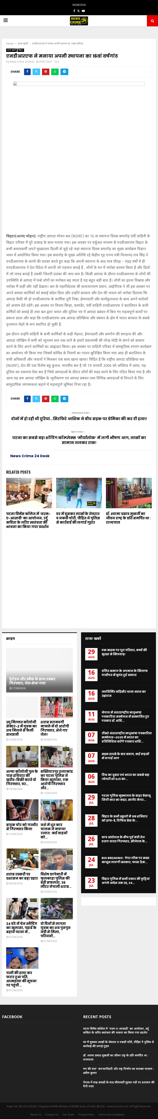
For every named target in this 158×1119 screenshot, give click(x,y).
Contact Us (51, 1115)
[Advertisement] (79, 203)
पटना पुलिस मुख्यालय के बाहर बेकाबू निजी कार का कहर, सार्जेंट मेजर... (126, 798)
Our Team (68, 1115)
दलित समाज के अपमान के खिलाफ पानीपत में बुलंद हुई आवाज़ (125, 673)
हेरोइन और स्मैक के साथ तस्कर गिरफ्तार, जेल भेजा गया (32, 681)
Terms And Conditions (111, 1115)
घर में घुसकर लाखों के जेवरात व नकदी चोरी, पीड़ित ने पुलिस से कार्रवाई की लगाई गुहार (78, 518)
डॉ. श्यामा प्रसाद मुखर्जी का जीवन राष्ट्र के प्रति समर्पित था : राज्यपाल (128, 518)
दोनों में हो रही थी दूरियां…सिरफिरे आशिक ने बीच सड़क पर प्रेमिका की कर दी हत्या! (79, 418)
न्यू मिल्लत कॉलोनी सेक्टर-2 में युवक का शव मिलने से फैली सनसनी (21, 728)
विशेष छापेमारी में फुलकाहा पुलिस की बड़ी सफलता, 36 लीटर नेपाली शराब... (56, 880)
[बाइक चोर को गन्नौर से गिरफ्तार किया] (22, 810)
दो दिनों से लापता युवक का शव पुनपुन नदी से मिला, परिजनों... (56, 929)
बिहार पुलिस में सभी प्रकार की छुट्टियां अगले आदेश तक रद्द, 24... (126, 881)
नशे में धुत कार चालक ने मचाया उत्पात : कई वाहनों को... (54, 831)
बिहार (21, 50)
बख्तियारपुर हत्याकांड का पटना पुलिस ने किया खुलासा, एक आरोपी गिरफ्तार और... (57, 779)
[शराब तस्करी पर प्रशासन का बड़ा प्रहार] (22, 859)
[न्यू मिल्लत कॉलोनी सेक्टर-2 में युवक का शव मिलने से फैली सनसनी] (22, 707)
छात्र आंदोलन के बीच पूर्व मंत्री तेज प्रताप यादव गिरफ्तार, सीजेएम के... (124, 839)
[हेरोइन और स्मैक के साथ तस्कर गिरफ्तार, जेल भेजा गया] (39, 670)
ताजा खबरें (11, 50)
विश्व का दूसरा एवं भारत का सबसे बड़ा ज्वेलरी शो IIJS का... (125, 777)
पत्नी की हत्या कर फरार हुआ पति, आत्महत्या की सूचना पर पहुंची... (21, 979)
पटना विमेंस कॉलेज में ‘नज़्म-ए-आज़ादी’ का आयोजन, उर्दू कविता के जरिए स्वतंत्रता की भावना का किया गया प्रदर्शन (28, 520)
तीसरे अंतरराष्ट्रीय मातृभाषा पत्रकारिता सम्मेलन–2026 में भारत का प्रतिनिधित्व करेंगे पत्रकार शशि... (127, 737)
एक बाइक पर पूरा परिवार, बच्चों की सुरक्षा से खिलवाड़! (124, 652)
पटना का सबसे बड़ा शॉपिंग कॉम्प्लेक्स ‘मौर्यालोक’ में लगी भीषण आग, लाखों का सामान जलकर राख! (79, 440)
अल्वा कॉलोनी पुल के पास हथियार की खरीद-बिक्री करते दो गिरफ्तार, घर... (22, 777)
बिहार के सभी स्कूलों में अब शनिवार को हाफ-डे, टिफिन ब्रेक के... (125, 818)
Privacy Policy (86, 1115)
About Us (35, 1115)
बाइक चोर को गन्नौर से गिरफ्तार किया (22, 827)
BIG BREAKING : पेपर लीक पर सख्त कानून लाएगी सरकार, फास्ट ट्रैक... (125, 860)
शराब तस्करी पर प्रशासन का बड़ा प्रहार (22, 876)
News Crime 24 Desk (22, 62)
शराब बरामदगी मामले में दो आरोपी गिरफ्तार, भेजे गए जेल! (55, 728)
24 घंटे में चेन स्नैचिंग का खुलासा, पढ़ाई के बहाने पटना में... (21, 927)
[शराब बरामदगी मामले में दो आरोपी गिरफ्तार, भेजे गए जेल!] (57, 707)
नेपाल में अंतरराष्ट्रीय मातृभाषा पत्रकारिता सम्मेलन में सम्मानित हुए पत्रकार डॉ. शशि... (125, 716)
